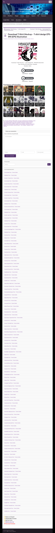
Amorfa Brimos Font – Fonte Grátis (11, 363)
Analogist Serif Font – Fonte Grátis (11, 383)
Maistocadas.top (9, 522)
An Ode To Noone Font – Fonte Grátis (12, 457)
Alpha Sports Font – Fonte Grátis (11, 255)
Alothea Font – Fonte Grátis (10, 405)
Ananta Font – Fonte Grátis (10, 348)
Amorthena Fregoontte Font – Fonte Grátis (13, 331)
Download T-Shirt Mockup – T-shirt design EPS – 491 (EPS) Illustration (40, 29)
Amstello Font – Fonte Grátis (10, 240)
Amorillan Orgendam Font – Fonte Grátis (12, 351)
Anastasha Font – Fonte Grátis (10, 311)
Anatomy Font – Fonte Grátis (10, 260)
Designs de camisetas (16, 122)
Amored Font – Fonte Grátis (10, 371)
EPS (18, 38)
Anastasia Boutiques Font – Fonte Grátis (12, 292)
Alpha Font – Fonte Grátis (9, 354)
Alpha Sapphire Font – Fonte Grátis (11, 263)
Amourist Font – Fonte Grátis (10, 300)
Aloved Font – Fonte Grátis (10, 397)
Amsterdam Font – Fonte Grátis (11, 172)
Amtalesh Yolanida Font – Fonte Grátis (12, 505)
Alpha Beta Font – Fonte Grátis (10, 346)
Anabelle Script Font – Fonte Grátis (11, 431)
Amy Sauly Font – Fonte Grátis (10, 477)
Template (29, 38)
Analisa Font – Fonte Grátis (10, 394)
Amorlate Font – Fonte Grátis (10, 340)
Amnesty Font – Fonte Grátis (10, 451)
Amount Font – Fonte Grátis (10, 309)
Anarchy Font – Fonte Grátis (10, 326)
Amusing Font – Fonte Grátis (10, 482)
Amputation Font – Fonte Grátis (11, 266)
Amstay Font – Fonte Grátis (10, 246)
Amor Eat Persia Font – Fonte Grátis (11, 400)
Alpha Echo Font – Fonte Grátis (10, 314)
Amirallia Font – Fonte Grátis (10, 499)
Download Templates (27, 9)
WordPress (10, 15)
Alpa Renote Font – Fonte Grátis (11, 388)
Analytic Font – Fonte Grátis (10, 368)
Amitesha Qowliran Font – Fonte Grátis (12, 471)
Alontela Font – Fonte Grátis (10, 425)
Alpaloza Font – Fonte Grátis (10, 366)
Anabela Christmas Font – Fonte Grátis (12, 440)
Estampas (23, 122)
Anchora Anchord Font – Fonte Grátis (12, 206)
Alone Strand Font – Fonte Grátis (11, 437)
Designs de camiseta (14, 38)
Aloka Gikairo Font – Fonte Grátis (11, 468)
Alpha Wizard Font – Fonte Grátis (11, 243)
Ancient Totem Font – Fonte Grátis (11, 178)
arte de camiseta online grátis (11, 120)
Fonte (12, 19)
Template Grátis (29, 125)
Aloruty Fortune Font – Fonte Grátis (11, 414)
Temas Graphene (13, 531)
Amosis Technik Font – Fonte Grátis (11, 323)
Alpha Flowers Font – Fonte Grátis (11, 306)
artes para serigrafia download (19, 121)
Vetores (27, 16)
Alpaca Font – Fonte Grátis (10, 380)
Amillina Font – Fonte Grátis (10, 511)
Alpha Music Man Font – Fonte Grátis (12, 283)
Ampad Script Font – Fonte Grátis (11, 289)
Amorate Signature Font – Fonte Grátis (12, 385)
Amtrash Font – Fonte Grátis (10, 496)
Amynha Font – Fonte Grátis (10, 462)
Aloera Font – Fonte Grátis (9, 494)
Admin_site (7, 38)
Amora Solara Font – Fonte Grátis (11, 391)
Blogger (16, 15)
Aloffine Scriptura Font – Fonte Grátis (12, 485)
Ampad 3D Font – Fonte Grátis (10, 294)
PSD (38, 15)
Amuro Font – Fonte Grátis (10, 488)
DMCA (24, 19)
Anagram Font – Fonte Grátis (10, 417)
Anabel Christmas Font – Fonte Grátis (12, 448)
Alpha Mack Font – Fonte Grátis (11, 297)
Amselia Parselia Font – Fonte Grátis (12, 257)
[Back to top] (52, 530)
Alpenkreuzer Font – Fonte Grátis (11, 360)
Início (4, 15)
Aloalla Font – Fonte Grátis (9, 502)
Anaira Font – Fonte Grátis (9, 408)
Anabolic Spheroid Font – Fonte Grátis (12, 422)
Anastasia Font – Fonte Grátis (10, 303)
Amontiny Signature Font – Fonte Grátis (12, 411)
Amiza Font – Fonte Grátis (9, 465)
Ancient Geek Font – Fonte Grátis (11, 198)
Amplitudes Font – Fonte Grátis (11, 272)
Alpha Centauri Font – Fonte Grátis (11, 334)
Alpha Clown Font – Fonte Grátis (11, 329)
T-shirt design (23, 125)
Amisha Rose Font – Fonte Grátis (11, 479)
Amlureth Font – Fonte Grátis (10, 459)
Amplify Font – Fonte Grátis (10, 280)
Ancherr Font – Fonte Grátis (10, 223)
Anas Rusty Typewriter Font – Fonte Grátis (13, 317)
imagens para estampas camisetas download (25, 124)
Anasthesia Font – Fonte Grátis (11, 277)
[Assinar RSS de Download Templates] (4, 1)
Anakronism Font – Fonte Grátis (11, 403)
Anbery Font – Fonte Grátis (10, 237)
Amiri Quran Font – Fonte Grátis (11, 491)
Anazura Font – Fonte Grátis (10, 249)
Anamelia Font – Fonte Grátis (10, 357)
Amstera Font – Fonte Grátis (10, 235)
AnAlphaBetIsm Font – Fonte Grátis (11, 374)
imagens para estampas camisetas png (11, 125)
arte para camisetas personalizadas (25, 120)
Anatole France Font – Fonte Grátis (11, 269)
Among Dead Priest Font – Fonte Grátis (12, 428)
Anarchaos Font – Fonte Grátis (10, 343)
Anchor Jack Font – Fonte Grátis (11, 215)
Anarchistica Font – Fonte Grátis (11, 337)
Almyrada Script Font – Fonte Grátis (11, 508)
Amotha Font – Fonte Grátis (10, 320)
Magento (33, 15)
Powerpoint (43, 15)
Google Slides (6, 19)
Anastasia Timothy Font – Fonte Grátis (12, 286)
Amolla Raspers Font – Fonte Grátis (11, 434)
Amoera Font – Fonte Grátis (10, 445)
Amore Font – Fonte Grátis (10, 377)
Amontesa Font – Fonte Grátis (10, 420)
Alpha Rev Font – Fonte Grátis (10, 274)
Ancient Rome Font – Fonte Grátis (11, 183)
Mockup (22, 16)
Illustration (22, 38)
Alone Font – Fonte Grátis (9, 442)
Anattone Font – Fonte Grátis (10, 252)
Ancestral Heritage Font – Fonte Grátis (12, 229)
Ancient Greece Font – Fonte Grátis (11, 192)
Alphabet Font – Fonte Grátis (10, 175)
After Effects (18, 20)
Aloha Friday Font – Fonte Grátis (11, 474)
